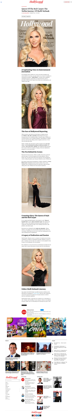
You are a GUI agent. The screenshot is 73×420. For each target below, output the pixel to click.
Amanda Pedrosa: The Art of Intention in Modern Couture (42, 372)
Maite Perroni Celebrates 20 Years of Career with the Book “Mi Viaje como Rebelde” (60, 354)
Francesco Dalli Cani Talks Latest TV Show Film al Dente (30, 401)
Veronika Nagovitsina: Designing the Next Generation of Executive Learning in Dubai (30, 388)
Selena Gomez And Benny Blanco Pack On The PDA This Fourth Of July (30, 397)
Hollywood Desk (30, 310)
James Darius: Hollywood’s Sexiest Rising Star (47, 397)
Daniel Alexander (28, 386)
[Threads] (40, 415)
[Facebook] (36, 415)
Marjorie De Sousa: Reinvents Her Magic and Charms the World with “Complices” (60, 359)
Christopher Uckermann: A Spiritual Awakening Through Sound (60, 347)
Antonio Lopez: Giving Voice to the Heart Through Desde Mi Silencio (12, 372)
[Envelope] (34, 415)
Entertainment (24, 6)
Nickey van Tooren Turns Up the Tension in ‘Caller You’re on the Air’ (30, 403)
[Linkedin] (38, 415)
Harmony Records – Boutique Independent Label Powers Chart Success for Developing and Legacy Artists (28, 373)
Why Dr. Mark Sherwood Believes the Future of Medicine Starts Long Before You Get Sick (38, 312)
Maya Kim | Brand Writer (29, 399)
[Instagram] (32, 415)
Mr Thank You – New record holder (30, 395)
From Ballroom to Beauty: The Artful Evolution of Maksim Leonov (60, 363)
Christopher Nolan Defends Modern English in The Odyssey (43, 354)
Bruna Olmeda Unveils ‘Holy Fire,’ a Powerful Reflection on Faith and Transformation (39, 314)
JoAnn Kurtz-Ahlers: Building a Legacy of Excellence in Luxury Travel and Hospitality (30, 391)
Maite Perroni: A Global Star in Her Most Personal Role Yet (60, 351)
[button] (71, 2)
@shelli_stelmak (36, 293)
